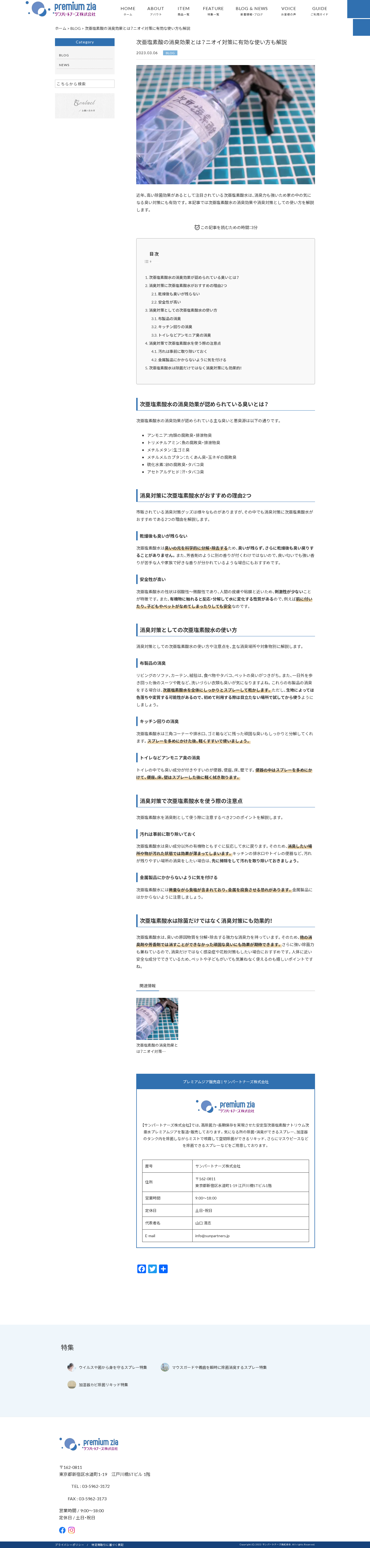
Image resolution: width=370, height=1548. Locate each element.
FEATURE (213, 10)
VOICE (288, 10)
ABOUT (155, 10)
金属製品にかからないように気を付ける (192, 359)
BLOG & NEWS (252, 10)
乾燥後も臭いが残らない (179, 293)
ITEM (184, 10)
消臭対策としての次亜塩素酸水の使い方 (183, 310)
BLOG (170, 52)
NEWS (64, 64)
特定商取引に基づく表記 (108, 1545)
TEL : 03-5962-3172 (90, 1486)
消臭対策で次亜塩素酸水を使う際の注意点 (185, 343)
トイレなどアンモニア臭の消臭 (184, 335)
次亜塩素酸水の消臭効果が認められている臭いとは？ (194, 277)
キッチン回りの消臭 (175, 326)
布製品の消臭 (169, 318)
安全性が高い (169, 302)
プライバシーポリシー (69, 1545)
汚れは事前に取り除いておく (182, 351)
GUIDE (320, 10)
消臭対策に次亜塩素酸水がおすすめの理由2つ (188, 285)
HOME (128, 10)
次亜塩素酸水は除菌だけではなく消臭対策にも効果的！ (195, 367)
